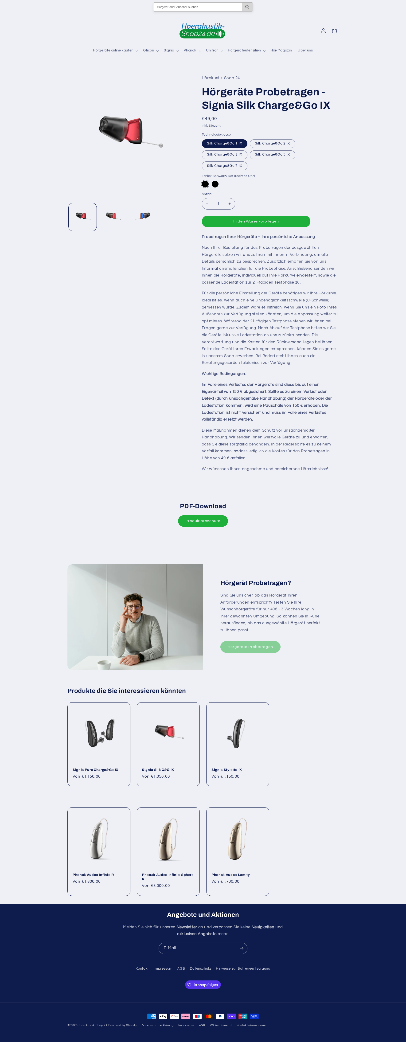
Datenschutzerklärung (158, 1025)
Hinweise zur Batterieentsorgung (243, 969)
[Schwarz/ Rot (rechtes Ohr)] (205, 184)
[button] (115, 51)
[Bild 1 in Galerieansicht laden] (83, 217)
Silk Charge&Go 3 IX (224, 154)
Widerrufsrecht (221, 1025)
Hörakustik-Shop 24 (93, 1025)
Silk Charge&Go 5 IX (272, 154)
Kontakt (142, 969)
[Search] (247, 7)
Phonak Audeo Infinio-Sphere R (168, 877)
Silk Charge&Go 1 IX (224, 143)
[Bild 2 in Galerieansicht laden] (113, 217)
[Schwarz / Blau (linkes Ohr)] (215, 184)
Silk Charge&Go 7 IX (224, 165)
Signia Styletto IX (226, 770)
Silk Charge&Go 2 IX (272, 143)
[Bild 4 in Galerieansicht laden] (143, 217)
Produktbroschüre (203, 521)
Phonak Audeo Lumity (230, 875)
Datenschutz (200, 969)
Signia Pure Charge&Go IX (95, 770)
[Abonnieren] (241, 948)
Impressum (163, 969)
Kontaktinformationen (252, 1025)
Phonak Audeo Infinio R (93, 875)
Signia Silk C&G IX (158, 770)
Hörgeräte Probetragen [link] (250, 647)
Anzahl (207, 194)
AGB (181, 969)
